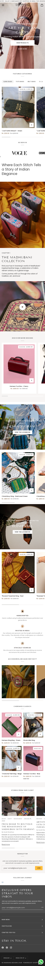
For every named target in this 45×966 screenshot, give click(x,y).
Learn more (22, 49)
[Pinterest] (7, 948)
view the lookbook (22, 432)
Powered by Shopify (31, 963)
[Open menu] (5, 5)
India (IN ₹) (20, 958)
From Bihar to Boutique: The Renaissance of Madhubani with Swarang (18, 826)
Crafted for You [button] (8, 932)
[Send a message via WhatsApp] (41, 962)
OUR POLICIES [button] (7, 926)
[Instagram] (11, 948)
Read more (6, 844)
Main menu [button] (6, 919)
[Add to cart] (31, 125)
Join (39, 868)
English (7, 958)
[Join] (41, 907)
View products (22, 43)
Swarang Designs (10, 963)
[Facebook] (3, 948)
